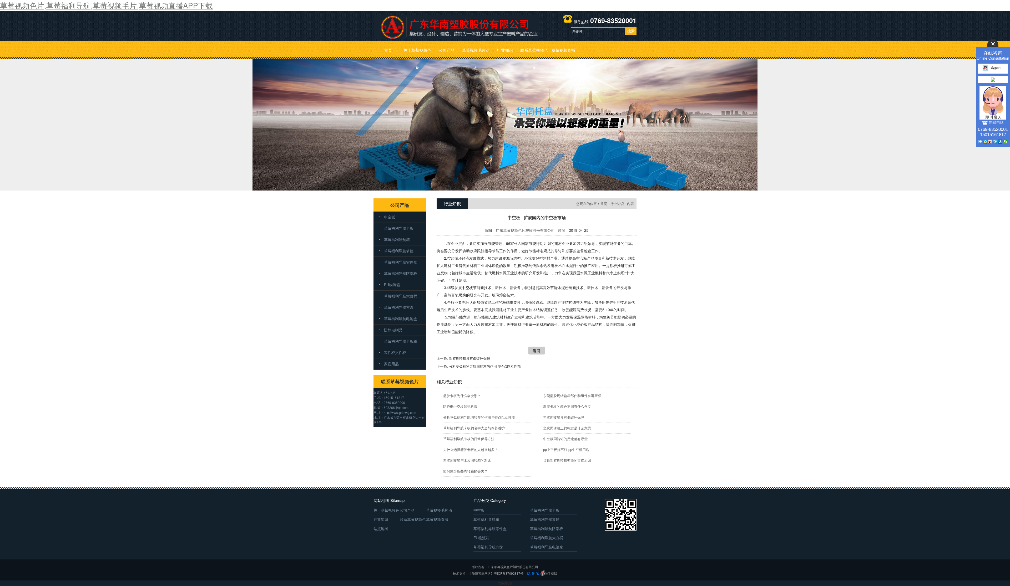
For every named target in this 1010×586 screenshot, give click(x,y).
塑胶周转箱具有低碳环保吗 (469, 358)
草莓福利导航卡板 (398, 228)
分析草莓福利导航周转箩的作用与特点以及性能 (485, 366)
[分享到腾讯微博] (995, 142)
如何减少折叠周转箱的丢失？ (465, 471)
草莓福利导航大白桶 (400, 296)
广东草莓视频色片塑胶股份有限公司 (525, 230)
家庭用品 (391, 363)
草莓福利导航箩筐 (398, 250)
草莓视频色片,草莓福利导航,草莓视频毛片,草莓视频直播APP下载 (106, 5)
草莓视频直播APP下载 (563, 53)
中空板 (389, 216)
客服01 (996, 67)
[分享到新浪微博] (990, 142)
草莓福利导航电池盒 (400, 318)
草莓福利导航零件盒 (400, 262)
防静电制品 (393, 329)
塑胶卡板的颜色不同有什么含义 (567, 406)
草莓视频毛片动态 (475, 53)
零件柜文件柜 (395, 352)
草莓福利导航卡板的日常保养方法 (468, 438)
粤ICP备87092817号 (508, 573)
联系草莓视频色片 (534, 53)
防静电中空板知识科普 (460, 406)
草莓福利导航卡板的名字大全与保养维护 (474, 427)
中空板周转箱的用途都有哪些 (565, 438)
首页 (388, 50)
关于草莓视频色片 (417, 53)
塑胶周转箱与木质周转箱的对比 (467, 460)
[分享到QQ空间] (985, 142)
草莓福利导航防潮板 (400, 273)
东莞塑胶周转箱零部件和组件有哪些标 (572, 395)
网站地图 (505, 583)
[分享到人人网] (1000, 142)
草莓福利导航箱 (397, 239)
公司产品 (446, 50)
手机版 (552, 573)
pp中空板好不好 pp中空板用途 (566, 449)
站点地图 (380, 528)
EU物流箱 (392, 284)
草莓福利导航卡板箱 (400, 341)
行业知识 (505, 50)
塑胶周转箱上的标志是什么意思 (567, 427)
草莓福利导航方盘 (398, 307)
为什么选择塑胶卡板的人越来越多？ (470, 449)
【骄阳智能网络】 (481, 573)
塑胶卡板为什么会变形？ (462, 395)
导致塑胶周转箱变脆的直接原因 (567, 460)
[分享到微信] (1005, 142)
